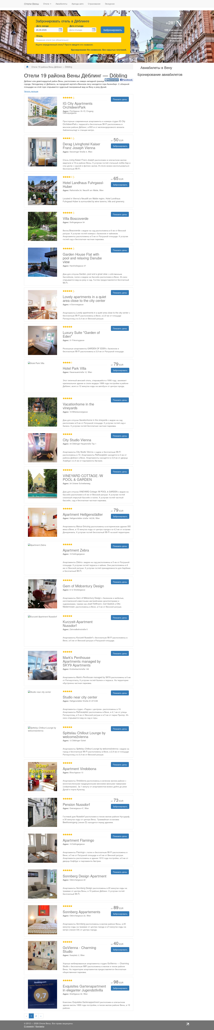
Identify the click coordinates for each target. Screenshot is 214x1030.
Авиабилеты (61, 3)
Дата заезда (42, 25)
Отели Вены (31, 4)
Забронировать (112, 30)
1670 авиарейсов (174, 38)
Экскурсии (110, 3)
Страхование (94, 3)
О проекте (29, 1026)
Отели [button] (46, 3)
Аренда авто (78, 3)
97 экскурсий (175, 40)
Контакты (40, 1026)
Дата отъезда (76, 25)
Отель (38, 35)
